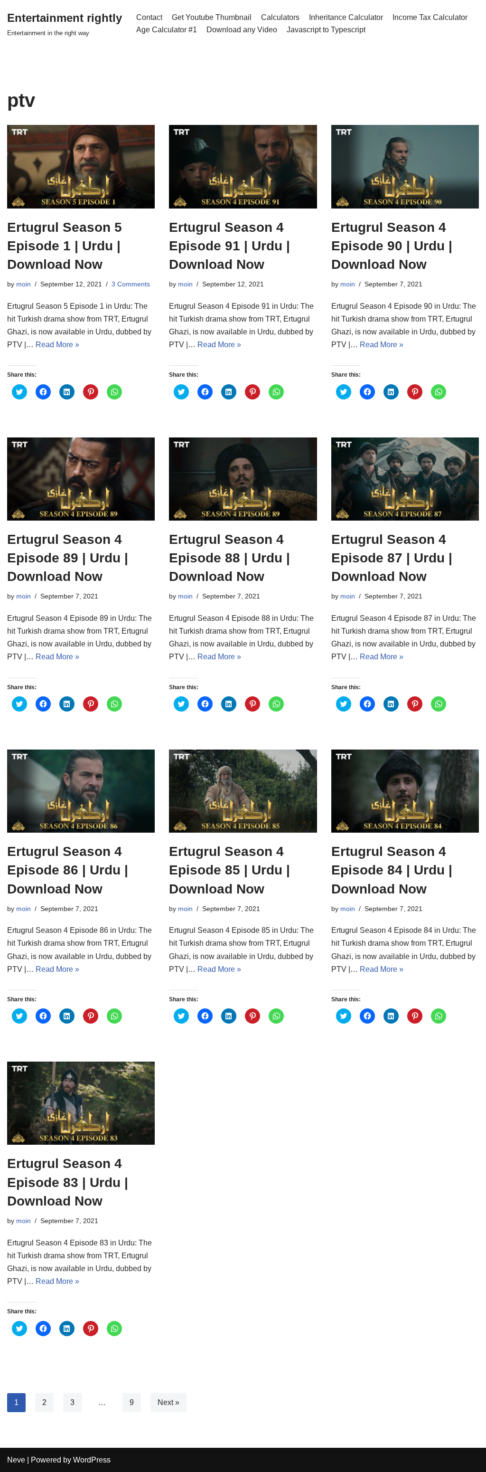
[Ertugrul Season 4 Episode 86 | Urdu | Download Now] (81, 791)
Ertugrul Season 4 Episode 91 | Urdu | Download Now (229, 246)
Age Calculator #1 (166, 30)
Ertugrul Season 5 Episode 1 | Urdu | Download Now (64, 246)
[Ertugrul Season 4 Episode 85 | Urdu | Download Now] (243, 791)
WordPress (92, 1460)
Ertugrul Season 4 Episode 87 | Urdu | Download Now (391, 558)
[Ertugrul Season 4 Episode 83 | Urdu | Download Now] (81, 1103)
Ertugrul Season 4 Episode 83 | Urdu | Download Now (67, 1182)
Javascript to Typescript (326, 30)
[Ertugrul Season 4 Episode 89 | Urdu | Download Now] (81, 479)
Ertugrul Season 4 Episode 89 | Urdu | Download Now (67, 558)
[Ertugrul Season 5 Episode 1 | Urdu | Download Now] (81, 166)
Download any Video (241, 30)
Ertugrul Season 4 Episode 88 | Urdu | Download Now (229, 558)
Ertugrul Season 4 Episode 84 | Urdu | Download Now (391, 870)
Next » (168, 1402)
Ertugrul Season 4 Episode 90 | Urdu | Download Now (391, 246)
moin (23, 284)
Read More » (57, 345)
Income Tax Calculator (430, 17)
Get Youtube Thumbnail (212, 17)
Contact (149, 17)
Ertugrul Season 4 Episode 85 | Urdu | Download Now (229, 870)
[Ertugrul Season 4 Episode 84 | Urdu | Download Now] (405, 791)
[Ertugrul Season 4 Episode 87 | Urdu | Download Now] (405, 479)
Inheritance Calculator (346, 17)
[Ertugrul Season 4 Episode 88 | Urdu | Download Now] (243, 479)
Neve (16, 1460)
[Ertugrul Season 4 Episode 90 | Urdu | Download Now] (405, 166)
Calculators (280, 17)
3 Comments (131, 284)
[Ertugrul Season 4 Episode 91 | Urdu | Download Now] (243, 166)
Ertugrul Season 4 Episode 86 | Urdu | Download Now (67, 870)
